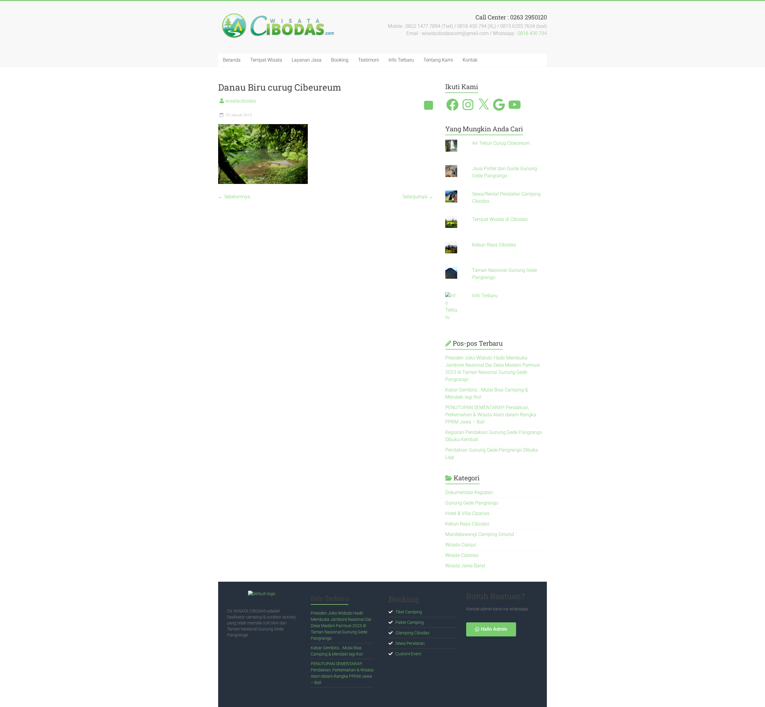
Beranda (232, 60)
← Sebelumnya (234, 196)
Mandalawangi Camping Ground (479, 534)
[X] (483, 104)
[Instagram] (468, 104)
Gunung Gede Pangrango (471, 503)
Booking (339, 60)
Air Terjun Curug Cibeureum (501, 143)
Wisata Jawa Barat (465, 566)
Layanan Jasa (307, 60)
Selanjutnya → (418, 196)
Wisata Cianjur (460, 545)
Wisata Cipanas (461, 555)
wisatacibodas (240, 101)
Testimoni (368, 60)
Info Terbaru (401, 60)
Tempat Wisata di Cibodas (500, 219)
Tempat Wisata (266, 60)
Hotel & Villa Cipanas (467, 513)
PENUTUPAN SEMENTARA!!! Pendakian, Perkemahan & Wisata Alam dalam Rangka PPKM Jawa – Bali (490, 415)
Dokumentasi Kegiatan (469, 492)
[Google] (499, 104)
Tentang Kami (438, 60)
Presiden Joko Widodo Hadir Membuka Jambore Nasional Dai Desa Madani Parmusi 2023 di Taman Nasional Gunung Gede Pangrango (341, 626)
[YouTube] (514, 104)
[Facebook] (452, 104)
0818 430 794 (532, 33)
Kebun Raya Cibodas (494, 245)
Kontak (470, 60)
